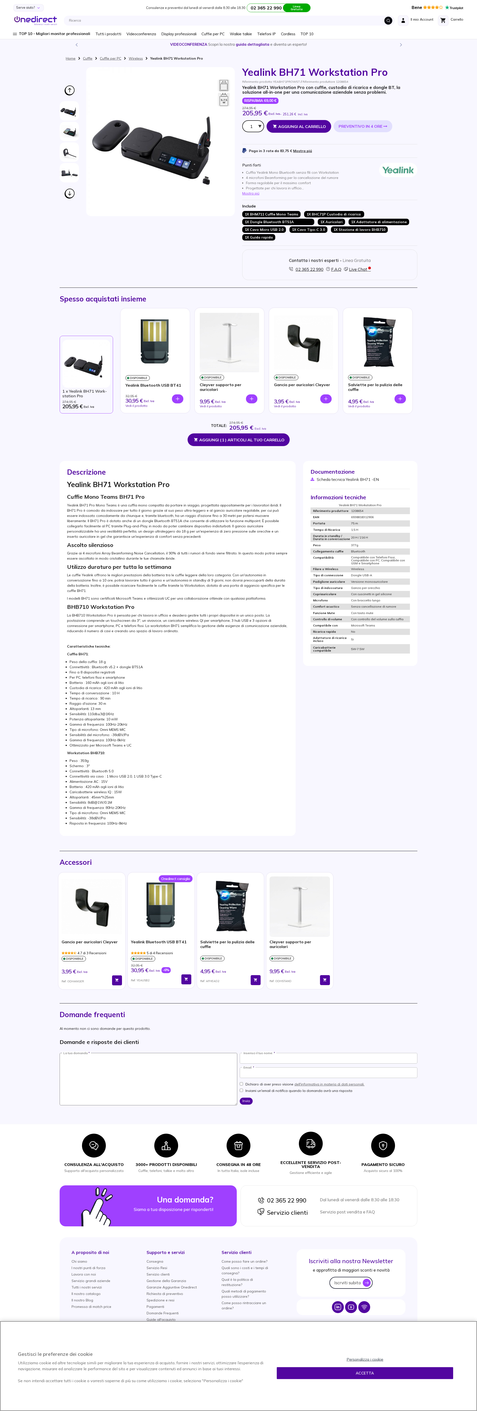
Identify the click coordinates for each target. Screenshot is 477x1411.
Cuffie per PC (213, 34)
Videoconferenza (141, 34)
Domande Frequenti (163, 1313)
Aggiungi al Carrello (302, 126)
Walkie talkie (241, 34)
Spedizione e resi (160, 1300)
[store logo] (35, 21)
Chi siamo (79, 1261)
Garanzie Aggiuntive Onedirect (172, 1287)
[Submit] (388, 21)
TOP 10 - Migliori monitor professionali (54, 33)
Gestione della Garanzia (166, 1281)
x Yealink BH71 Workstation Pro (84, 393)
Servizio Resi (157, 1268)
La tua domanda (75, 1053)
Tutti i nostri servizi (87, 1287)
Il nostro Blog (82, 1300)
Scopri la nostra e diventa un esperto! (238, 44)
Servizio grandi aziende (91, 1281)
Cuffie (87, 58)
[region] (238, 1366)
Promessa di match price (91, 1306)
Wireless (136, 58)
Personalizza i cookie (365, 1359)
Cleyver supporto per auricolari (220, 387)
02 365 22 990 (285, 1200)
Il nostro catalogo (86, 1293)
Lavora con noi (84, 1274)
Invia (246, 1101)
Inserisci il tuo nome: (258, 1053)
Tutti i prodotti (108, 34)
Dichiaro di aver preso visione (304, 1084)
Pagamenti (155, 1306)
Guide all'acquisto (161, 1319)
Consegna (155, 1261)
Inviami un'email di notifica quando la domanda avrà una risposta (298, 1090)
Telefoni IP (266, 34)
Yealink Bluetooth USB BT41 (153, 385)
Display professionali (179, 34)
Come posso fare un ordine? (244, 1261)
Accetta (365, 1373)
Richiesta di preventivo (165, 1293)
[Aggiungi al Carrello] (117, 980)
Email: (247, 1067)
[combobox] (231, 21)
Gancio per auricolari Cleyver (302, 384)
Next (400, 44)
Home (71, 58)
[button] (90, 1252)
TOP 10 (307, 34)
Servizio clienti (286, 1212)
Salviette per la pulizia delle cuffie (375, 387)
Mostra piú (302, 151)
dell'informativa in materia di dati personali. (329, 1084)
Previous (76, 44)
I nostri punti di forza (88, 1268)
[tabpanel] (91, 931)
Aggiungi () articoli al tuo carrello (241, 439)
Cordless (288, 34)
